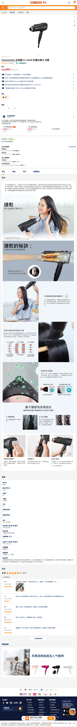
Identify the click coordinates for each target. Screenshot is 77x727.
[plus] (14, 108)
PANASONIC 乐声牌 (12, 60)
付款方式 (41, 705)
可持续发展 (30, 707)
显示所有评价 (38, 638)
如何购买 (41, 702)
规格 (13, 172)
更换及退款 (53, 707)
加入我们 (29, 705)
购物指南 (36, 172)
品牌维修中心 (42, 712)
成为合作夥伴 (30, 710)
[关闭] (74, 723)
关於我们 (29, 702)
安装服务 (52, 705)
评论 (24, 172)
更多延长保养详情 (6, 124)
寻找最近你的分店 (8, 709)
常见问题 (41, 715)
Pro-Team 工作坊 (54, 712)
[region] (38, 723)
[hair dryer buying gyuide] (38, 662)
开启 (51, 718)
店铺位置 (6, 708)
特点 (3, 172)
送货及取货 (53, 702)
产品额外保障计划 (54, 710)
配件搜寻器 (42, 707)
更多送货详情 (72, 147)
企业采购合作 (30, 712)
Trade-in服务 (53, 715)
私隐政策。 (49, 725)
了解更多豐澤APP (68, 706)
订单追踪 (41, 710)
